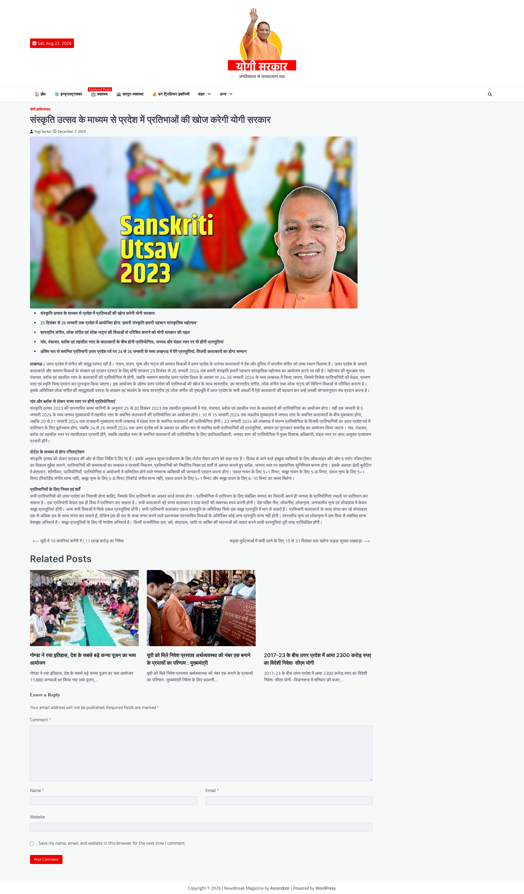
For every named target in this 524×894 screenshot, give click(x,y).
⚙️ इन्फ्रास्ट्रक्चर (68, 94)
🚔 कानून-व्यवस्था (129, 94)
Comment (40, 719)
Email (212, 790)
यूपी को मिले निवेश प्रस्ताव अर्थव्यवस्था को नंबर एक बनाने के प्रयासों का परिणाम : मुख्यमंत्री (199, 659)
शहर (201, 94)
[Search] (490, 94)
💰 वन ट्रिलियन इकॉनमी (170, 94)
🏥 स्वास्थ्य (99, 93)
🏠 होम (40, 94)
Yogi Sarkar (43, 131)
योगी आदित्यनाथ (40, 109)
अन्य (223, 94)
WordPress (325, 888)
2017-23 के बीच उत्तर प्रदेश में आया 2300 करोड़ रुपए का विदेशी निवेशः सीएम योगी (317, 659)
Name (37, 790)
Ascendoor (280, 888)
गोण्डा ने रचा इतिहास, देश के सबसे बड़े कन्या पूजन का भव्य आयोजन (83, 659)
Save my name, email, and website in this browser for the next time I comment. (112, 843)
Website (37, 816)
